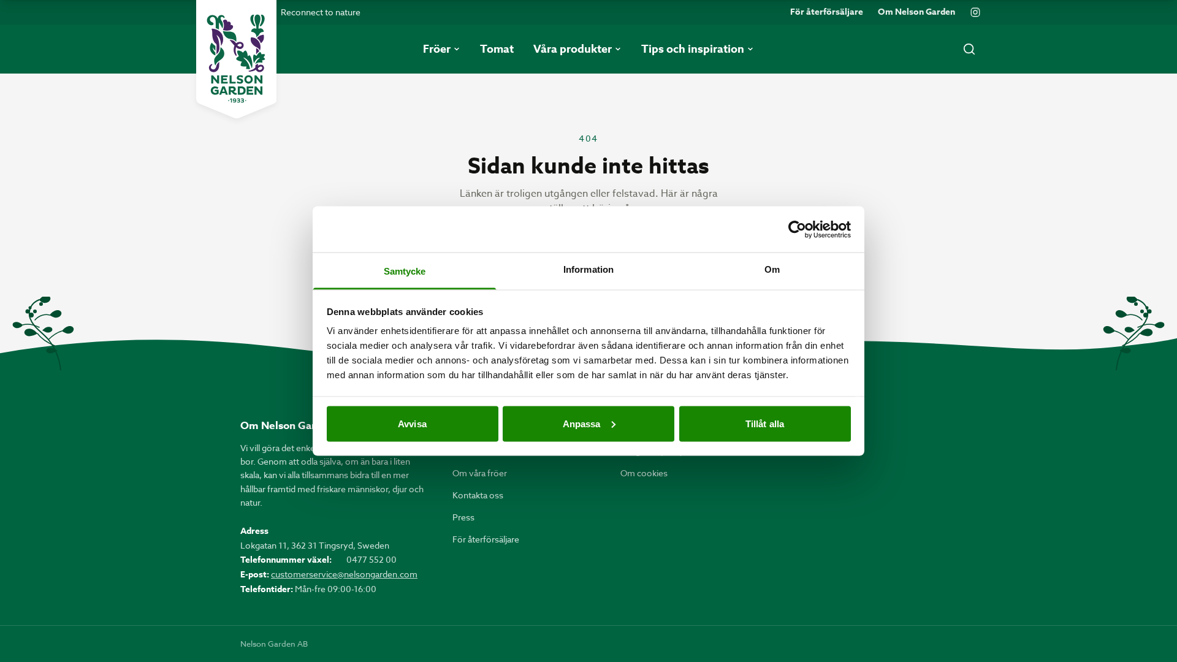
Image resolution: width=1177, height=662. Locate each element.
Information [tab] (588, 269)
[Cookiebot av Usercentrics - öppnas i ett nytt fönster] (797, 229)
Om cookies (644, 473)
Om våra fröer (479, 473)
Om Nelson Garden (916, 12)
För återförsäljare (826, 12)
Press (463, 517)
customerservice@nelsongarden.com (344, 574)
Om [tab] (772, 269)
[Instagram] (975, 12)
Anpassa (582, 423)
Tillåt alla (764, 423)
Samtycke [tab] (405, 271)
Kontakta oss (477, 495)
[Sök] (969, 49)
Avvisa (412, 423)
